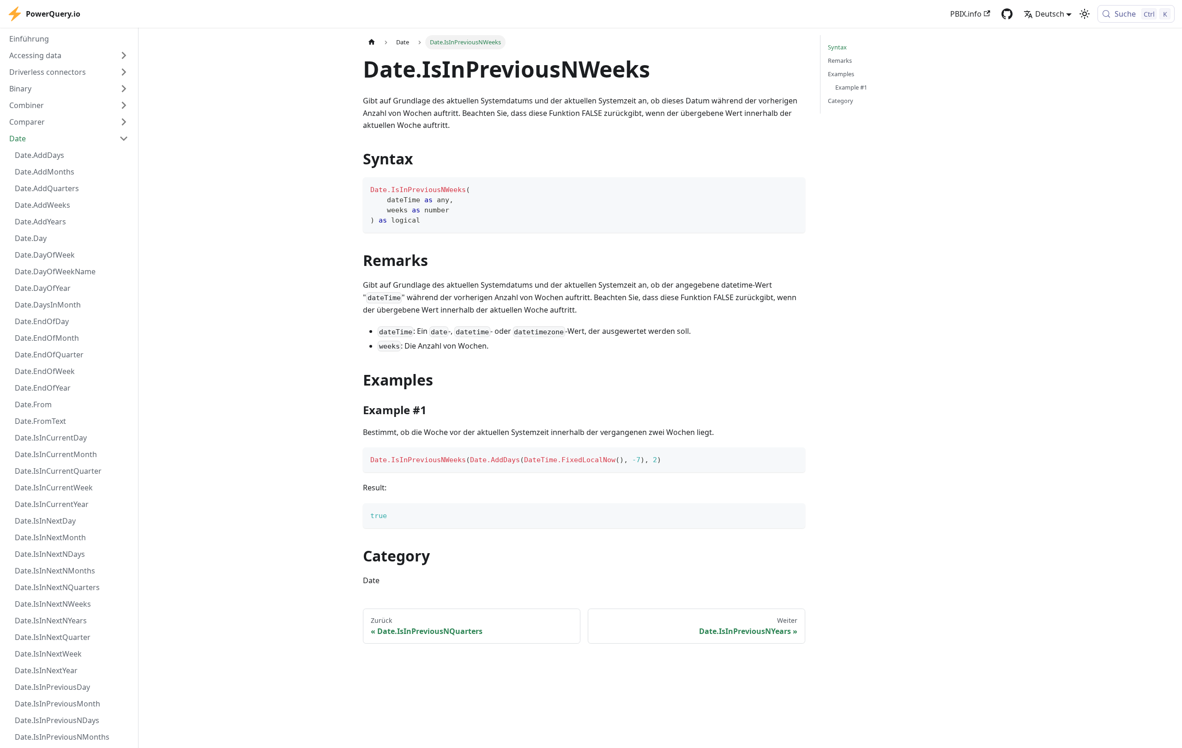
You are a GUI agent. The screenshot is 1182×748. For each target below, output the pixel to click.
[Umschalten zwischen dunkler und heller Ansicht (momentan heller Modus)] (1084, 13)
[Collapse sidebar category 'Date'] (124, 138)
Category (840, 101)
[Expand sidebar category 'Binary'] (124, 88)
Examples (841, 74)
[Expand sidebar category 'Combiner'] (124, 105)
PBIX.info (966, 14)
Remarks (840, 60)
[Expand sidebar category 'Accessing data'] (124, 55)
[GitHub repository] (1007, 13)
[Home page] (371, 42)
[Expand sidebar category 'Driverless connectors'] (124, 72)
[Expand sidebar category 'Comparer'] (124, 122)
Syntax (837, 47)
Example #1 (851, 87)
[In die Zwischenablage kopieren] (794, 188)
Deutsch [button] (1049, 14)
